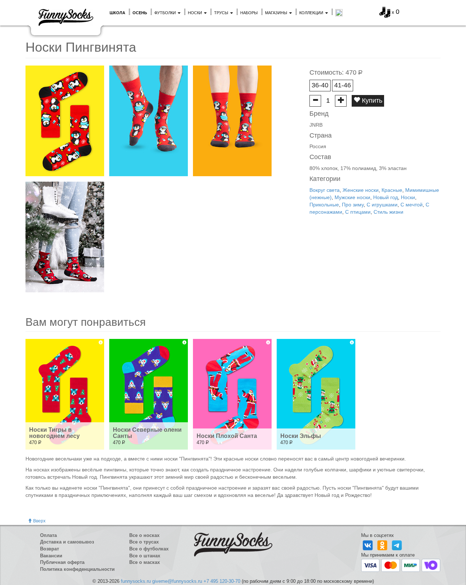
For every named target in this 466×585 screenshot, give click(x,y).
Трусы (221, 13)
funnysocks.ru (136, 581)
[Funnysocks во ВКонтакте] (368, 545)
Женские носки (361, 190)
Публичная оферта (62, 562)
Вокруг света (324, 190)
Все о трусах (144, 542)
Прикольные (324, 204)
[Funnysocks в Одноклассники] (383, 545)
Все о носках (144, 535)
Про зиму (353, 204)
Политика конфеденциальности (77, 569)
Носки (195, 13)
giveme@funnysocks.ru (177, 581)
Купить (371, 100)
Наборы (249, 13)
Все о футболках (149, 549)
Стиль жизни (388, 212)
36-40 (320, 85)
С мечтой (411, 204)
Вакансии (51, 555)
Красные (392, 190)
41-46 (342, 85)
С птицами (358, 212)
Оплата (48, 535)
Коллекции (311, 13)
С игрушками (382, 204)
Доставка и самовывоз (67, 542)
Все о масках (144, 562)
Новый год (385, 197)
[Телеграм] (396, 545)
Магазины (276, 13)
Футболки (165, 13)
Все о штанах (144, 555)
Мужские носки (352, 197)
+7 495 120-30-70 (222, 581)
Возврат (49, 549)
